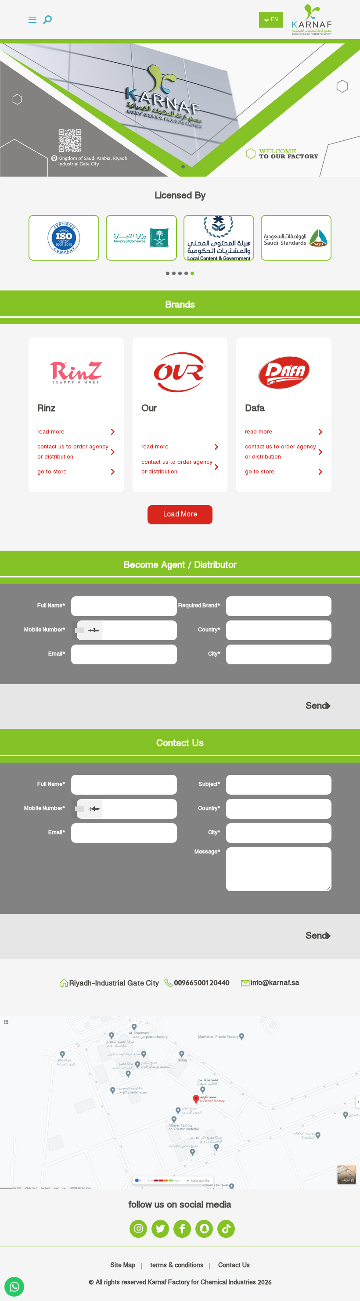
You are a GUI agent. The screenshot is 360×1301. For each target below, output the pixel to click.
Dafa (255, 408)
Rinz (46, 408)
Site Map (123, 1265)
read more (51, 431)
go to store (52, 471)
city (212, 654)
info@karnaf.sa (275, 983)
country (207, 630)
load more (180, 514)
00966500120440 (201, 983)
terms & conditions (176, 1265)
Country (207, 808)
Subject (207, 784)
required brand (203, 605)
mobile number (48, 630)
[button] (47, 20)
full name (49, 784)
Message (205, 852)
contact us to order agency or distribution (72, 451)
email (55, 654)
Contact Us (234, 1265)
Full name (49, 605)
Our (149, 408)
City (212, 832)
